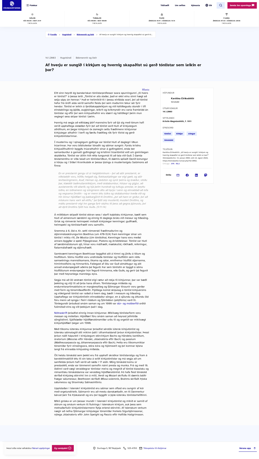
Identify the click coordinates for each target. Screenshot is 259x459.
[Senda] (177, 175)
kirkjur (179, 133)
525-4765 (132, 448)
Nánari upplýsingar (41, 448)
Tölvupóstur (154, 448)
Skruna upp (245, 448)
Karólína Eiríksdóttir (182, 98)
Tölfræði (165, 5)
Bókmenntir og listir (85, 34)
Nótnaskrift (60, 313)
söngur (191, 133)
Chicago (166, 163)
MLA (178, 163)
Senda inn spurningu (241, 5)
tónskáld (168, 140)
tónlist (167, 133)
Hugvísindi (66, 34)
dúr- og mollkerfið (128, 303)
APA (172, 163)
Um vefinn (180, 5)
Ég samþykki (61, 448)
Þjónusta (195, 5)
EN (210, 5)
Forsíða (53, 34)
